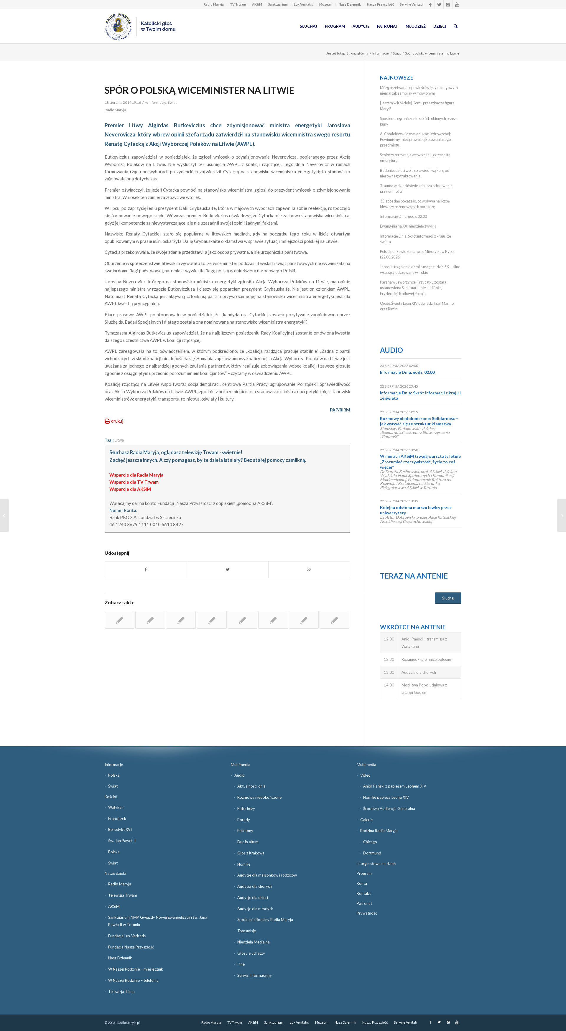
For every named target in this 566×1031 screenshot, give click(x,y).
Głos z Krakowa (250, 853)
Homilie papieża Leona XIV (386, 797)
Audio (391, 350)
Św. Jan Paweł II (122, 840)
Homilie (243, 864)
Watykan (116, 807)
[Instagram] (448, 4)
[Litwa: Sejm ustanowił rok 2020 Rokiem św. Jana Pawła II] (181, 620)
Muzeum (326, 4)
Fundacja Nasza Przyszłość (131, 947)
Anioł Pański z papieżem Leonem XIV (394, 786)
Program (364, 873)
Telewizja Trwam (122, 895)
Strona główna (357, 53)
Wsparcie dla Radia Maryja (136, 474)
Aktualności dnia (251, 786)
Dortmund (372, 853)
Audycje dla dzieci (252, 897)
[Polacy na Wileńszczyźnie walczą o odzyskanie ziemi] (334, 620)
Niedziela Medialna (253, 942)
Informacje (380, 53)
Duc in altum (248, 841)
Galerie (366, 819)
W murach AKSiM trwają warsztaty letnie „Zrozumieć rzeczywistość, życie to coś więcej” (420, 461)
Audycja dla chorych (254, 886)
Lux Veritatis (303, 4)
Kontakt (364, 893)
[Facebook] (430, 4)
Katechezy (246, 808)
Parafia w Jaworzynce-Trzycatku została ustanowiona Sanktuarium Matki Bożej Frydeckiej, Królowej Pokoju (413, 288)
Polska (114, 775)
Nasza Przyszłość (380, 4)
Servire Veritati (411, 4)
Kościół (111, 796)
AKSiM (257, 4)
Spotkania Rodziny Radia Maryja (265, 919)
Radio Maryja (214, 4)
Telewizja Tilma (121, 991)
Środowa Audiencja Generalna (389, 808)
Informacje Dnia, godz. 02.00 (403, 216)
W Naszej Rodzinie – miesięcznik (135, 969)
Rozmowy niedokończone (259, 797)
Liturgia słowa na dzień (376, 863)
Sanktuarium (278, 4)
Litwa (119, 440)
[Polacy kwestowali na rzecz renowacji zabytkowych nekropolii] (304, 620)
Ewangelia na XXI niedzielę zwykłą (408, 226)
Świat (397, 53)
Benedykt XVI (120, 829)
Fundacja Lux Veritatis (127, 935)
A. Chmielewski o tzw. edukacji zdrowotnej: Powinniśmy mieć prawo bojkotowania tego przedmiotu (415, 139)
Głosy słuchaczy (251, 953)
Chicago (370, 841)
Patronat (364, 903)
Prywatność (367, 913)
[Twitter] (439, 4)
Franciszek (117, 818)
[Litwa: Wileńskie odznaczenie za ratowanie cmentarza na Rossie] (273, 620)
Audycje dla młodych (255, 908)
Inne (241, 964)
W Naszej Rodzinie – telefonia (133, 980)
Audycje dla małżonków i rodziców (267, 875)
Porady (243, 819)
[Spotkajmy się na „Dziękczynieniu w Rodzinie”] (4, 515)
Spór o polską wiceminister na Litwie (199, 90)
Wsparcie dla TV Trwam (134, 482)
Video (365, 775)
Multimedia (240, 764)
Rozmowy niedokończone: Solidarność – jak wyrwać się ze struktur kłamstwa (419, 421)
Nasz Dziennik (350, 4)
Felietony (245, 830)
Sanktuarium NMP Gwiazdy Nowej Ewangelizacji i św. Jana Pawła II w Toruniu (157, 921)
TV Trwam (238, 4)
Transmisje (246, 930)
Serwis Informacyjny (254, 975)
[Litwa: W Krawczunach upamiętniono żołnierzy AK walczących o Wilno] (119, 620)
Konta (362, 883)
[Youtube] (457, 4)
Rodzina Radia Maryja (379, 830)
